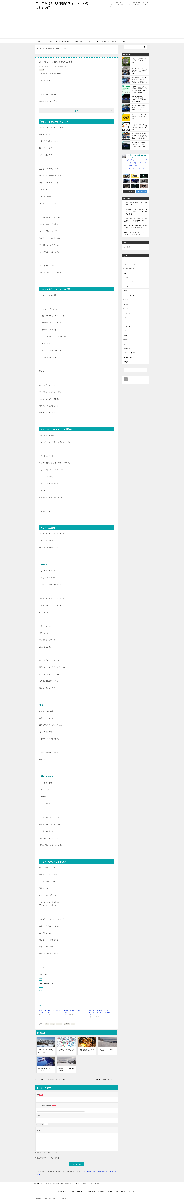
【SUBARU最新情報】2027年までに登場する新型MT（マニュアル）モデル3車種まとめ (139, 99)
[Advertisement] (92, 25)
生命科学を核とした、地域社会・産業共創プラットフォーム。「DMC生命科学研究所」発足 (139, 89)
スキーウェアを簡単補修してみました (106, 1079)
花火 (125, 259)
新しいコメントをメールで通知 (48, 1152)
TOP (54, 1183)
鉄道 (125, 291)
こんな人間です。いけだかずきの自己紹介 (57, 41)
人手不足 (66, 1024)
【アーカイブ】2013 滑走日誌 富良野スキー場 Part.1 (107, 1050)
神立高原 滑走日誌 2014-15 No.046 (66, 1069)
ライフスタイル (129, 295)
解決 (73, 1024)
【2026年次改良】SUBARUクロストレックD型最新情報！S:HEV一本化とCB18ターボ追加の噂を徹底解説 (139, 80)
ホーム (38, 41)
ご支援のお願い (78, 41)
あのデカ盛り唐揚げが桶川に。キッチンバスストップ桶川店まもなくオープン (139, 126)
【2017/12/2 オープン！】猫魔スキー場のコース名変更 (66, 1050)
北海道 (126, 304)
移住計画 (127, 348)
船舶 (125, 335)
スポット (127, 322)
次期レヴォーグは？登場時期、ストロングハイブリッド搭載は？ (139, 107)
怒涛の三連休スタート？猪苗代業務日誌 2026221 (86, 1050)
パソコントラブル (129, 353)
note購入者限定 (129, 357)
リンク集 (122, 41)
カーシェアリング (129, 264)
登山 (125, 330)
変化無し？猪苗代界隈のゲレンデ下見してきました (139, 60)
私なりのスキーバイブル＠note (106, 41)
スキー (42, 69)
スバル (126, 273)
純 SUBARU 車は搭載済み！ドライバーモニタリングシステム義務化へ (139, 144)
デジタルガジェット (130, 326)
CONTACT (90, 41)
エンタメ (127, 308)
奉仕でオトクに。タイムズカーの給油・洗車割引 (139, 116)
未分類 (126, 362)
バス (125, 344)
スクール (59, 1024)
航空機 (126, 339)
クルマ (126, 286)
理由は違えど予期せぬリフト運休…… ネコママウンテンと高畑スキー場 (100, 1012)
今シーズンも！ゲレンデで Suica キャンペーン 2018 (51, 1079)
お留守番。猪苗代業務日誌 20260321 (45, 1069)
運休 (47, 1024)
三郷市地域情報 (129, 268)
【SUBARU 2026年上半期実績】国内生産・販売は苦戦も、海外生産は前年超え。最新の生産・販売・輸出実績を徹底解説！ (139, 136)
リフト (52, 1024)
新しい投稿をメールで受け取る (48, 1158)
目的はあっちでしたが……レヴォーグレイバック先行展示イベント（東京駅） (139, 71)
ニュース (127, 313)
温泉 (125, 317)
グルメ (126, 299)
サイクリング (128, 282)
